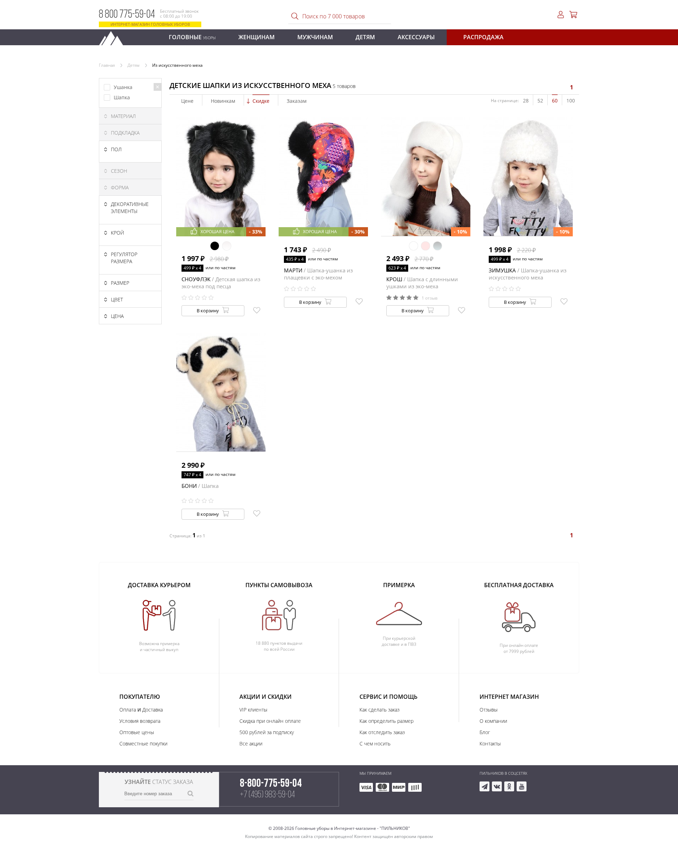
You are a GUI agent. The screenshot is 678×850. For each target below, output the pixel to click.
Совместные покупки (143, 743)
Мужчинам (315, 37)
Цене (187, 101)
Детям (365, 37)
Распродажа (483, 37)
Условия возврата (139, 721)
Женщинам (256, 37)
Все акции (250, 743)
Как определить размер (386, 721)
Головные (192, 37)
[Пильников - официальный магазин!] (114, 36)
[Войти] (561, 15)
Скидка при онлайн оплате (270, 721)
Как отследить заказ (382, 732)
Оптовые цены (136, 732)
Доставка (152, 709)
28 (526, 100)
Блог (485, 732)
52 (540, 100)
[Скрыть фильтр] (157, 87)
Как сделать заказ (379, 709)
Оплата (127, 709)
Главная (107, 65)
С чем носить (375, 743)
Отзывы (489, 709)
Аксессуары (416, 37)
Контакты (490, 743)
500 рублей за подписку (266, 732)
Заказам (297, 101)
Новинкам (223, 101)
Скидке (260, 101)
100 (570, 100)
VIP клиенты (253, 709)
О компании (493, 721)
